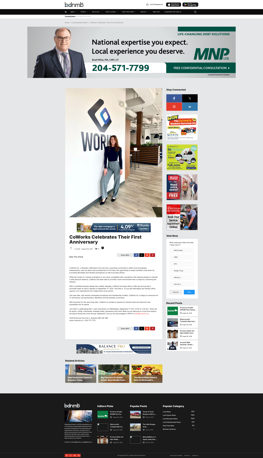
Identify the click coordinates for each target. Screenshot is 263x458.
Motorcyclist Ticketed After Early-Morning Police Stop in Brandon (188, 322)
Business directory (169, 429)
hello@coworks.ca (141, 314)
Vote (189, 292)
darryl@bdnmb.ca (76, 442)
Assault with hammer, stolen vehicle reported (186, 344)
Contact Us (195, 455)
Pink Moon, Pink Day (82, 16)
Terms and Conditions (176, 455)
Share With (125, 255)
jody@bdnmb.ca (87, 442)
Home (67, 23)
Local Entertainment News (172, 422)
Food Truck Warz (168, 426)
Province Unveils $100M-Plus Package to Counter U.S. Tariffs (188, 311)
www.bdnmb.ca (85, 424)
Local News (167, 412)
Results (175, 292)
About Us (187, 455)
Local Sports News (169, 415)
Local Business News (79, 23)
